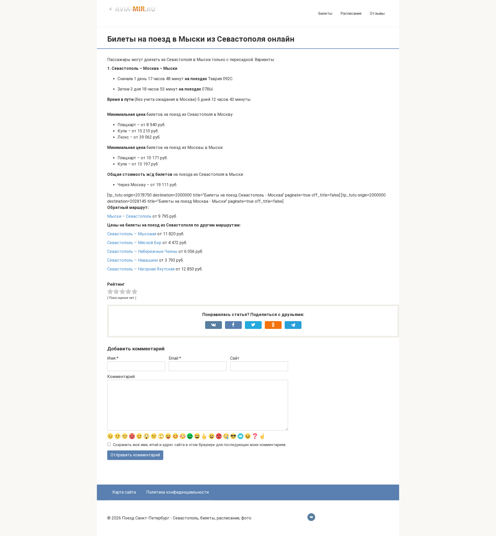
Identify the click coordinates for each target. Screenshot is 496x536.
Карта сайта (124, 492)
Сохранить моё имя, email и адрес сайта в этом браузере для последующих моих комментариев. (199, 445)
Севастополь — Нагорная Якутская (141, 269)
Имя (112, 358)
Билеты (325, 13)
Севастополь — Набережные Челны (142, 251)
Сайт (234, 358)
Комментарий (121, 376)
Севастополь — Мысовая (131, 233)
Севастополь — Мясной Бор (134, 242)
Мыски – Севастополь (129, 216)
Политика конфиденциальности (177, 492)
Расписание (351, 13)
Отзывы (377, 13)
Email (175, 358)
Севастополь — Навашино (132, 260)
